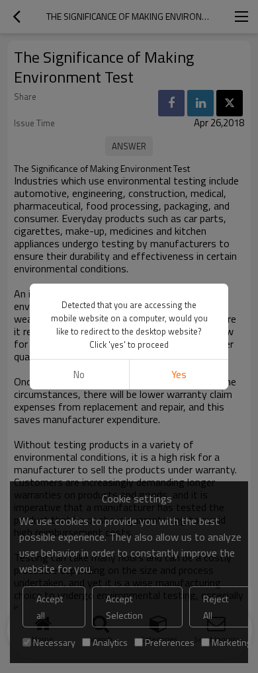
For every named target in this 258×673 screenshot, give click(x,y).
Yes (179, 374)
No (79, 374)
